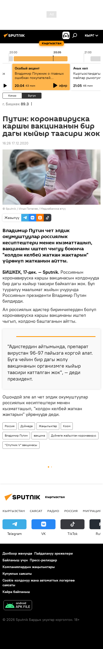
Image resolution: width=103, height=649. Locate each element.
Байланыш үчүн (15, 560)
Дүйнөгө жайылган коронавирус (73, 435)
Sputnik (11, 208)
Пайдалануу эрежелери (53, 553)
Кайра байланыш (16, 591)
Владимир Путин (16, 435)
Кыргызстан (13, 511)
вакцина (39, 435)
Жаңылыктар (48, 426)
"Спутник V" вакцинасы (21, 445)
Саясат (36, 511)
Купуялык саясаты (17, 573)
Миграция (92, 511)
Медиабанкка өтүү (53, 208)
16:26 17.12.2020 (15, 143)
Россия (9, 426)
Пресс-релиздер (43, 560)
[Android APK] (18, 605)
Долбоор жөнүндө (17, 553)
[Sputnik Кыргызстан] (15, 37)
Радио (53, 511)
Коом (66, 426)
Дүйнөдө (26, 426)
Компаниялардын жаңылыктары (28, 567)
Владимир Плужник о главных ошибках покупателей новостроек (39, 77)
